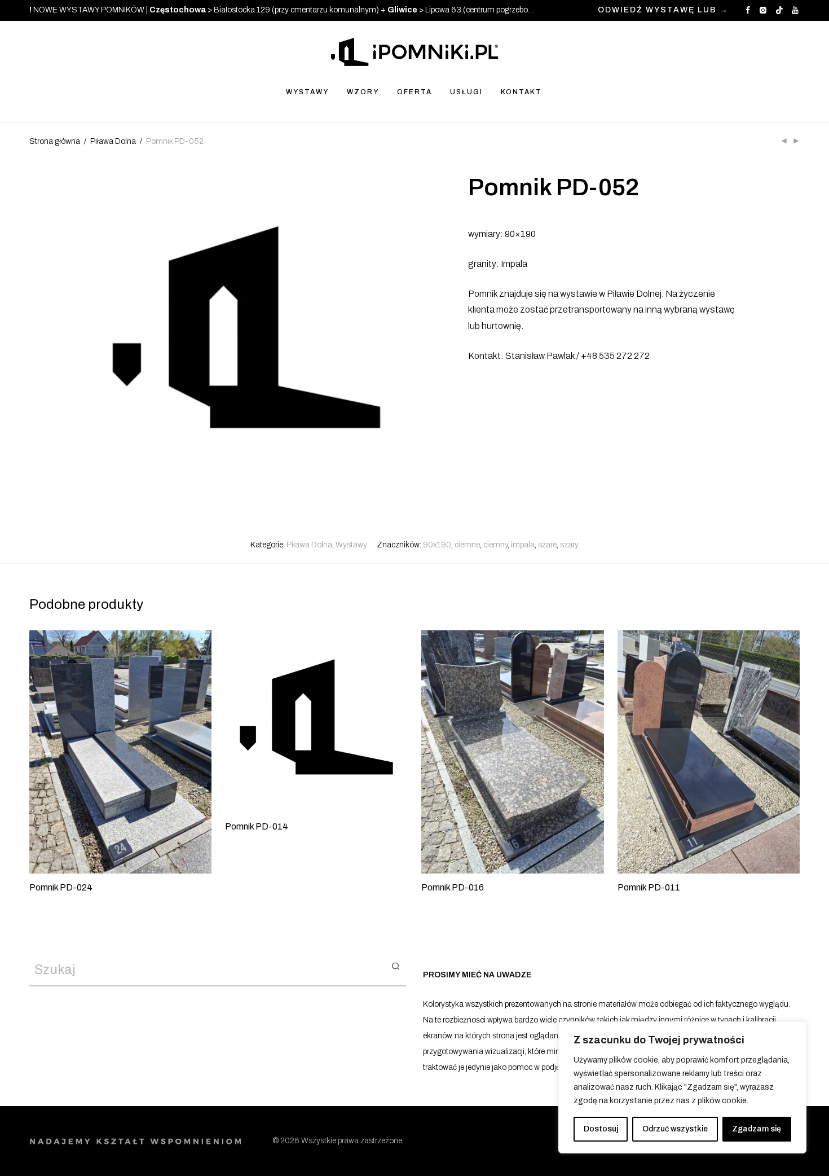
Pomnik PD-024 (60, 887)
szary (569, 545)
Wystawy (351, 545)
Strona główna (54, 141)
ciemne (467, 545)
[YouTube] (796, 10)
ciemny (495, 545)
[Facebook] (748, 10)
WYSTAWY (307, 92)
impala (523, 545)
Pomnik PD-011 (649, 887)
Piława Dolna (113, 141)
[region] (682, 1087)
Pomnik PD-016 (452, 887)
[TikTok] (779, 10)
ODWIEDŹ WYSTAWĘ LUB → (663, 10)
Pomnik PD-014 (256, 826)
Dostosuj (601, 1129)
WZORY (363, 92)
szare (547, 545)
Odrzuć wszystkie (675, 1129)
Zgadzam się (756, 1129)
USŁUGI (466, 92)
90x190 (437, 545)
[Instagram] (763, 10)
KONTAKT (521, 92)
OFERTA (414, 92)
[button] (395, 965)
